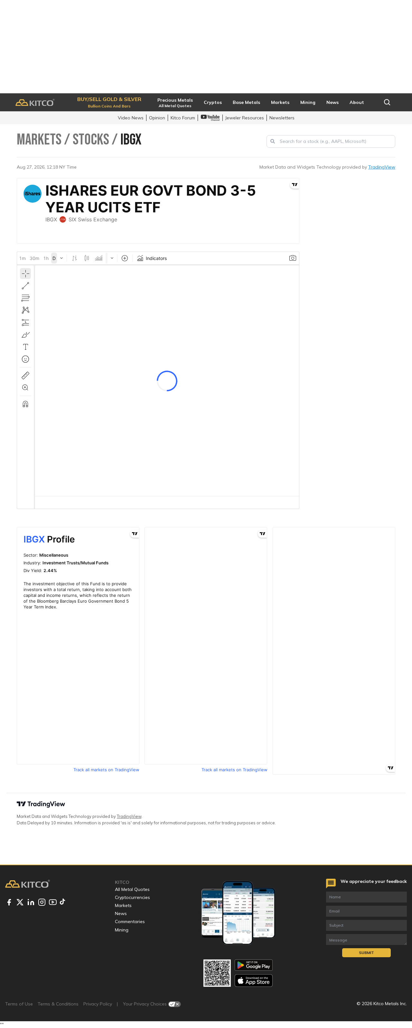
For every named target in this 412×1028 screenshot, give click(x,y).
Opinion (157, 118)
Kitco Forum (183, 118)
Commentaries (130, 921)
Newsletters (282, 118)
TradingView (381, 167)
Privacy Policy (97, 1004)
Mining (121, 930)
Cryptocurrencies (132, 897)
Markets (123, 905)
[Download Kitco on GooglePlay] (254, 965)
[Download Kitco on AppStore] (254, 980)
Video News (131, 118)
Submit (366, 952)
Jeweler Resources (244, 118)
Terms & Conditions (58, 1004)
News (121, 913)
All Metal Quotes (132, 889)
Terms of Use (19, 1004)
